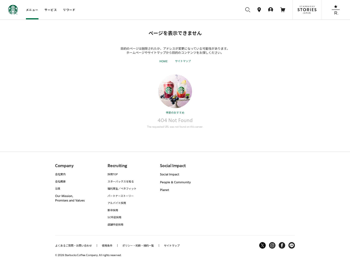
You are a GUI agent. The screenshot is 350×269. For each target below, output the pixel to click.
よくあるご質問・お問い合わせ (73, 245)
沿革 (57, 188)
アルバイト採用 (117, 203)
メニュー (32, 10)
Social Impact (169, 174)
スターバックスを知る (121, 181)
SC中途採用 (114, 217)
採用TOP (113, 174)
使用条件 (107, 245)
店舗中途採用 (115, 224)
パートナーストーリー (121, 196)
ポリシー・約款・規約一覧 (138, 245)
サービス (51, 10)
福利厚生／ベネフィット (122, 188)
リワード (69, 10)
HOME (163, 61)
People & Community (175, 182)
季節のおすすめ (175, 112)
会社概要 (60, 181)
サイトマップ (183, 61)
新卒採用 (113, 210)
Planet (164, 190)
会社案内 (60, 174)
